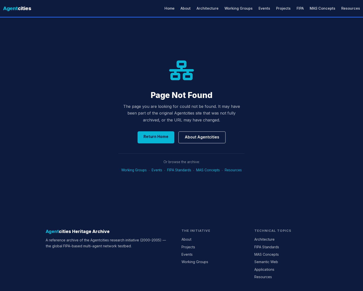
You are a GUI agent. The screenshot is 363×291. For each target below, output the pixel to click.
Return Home (155, 136)
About (186, 8)
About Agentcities (202, 137)
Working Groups (238, 8)
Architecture (208, 8)
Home (169, 8)
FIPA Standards (179, 170)
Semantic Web (266, 262)
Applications (264, 269)
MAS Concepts (322, 8)
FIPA (300, 8)
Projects (283, 8)
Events (264, 8)
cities (17, 8)
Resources (350, 8)
